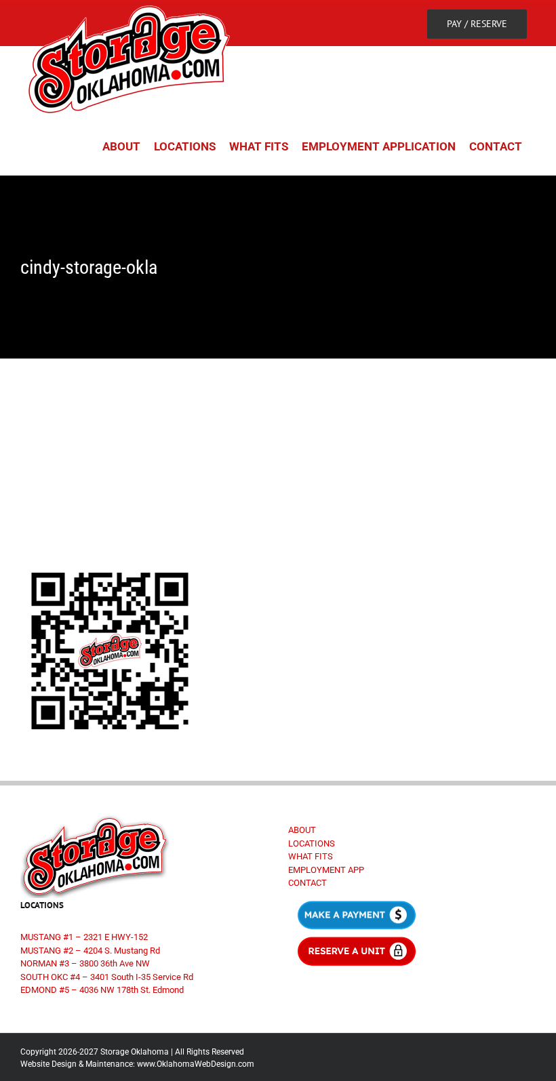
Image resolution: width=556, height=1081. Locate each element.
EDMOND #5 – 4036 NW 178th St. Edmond (102, 990)
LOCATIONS (311, 843)
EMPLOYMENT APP (326, 870)
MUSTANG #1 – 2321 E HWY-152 (84, 937)
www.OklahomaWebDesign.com (195, 1064)
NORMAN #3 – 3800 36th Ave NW (85, 963)
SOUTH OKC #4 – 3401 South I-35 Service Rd (106, 977)
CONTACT (307, 883)
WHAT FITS (310, 856)
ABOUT (302, 830)
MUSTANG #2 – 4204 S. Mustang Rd (90, 950)
